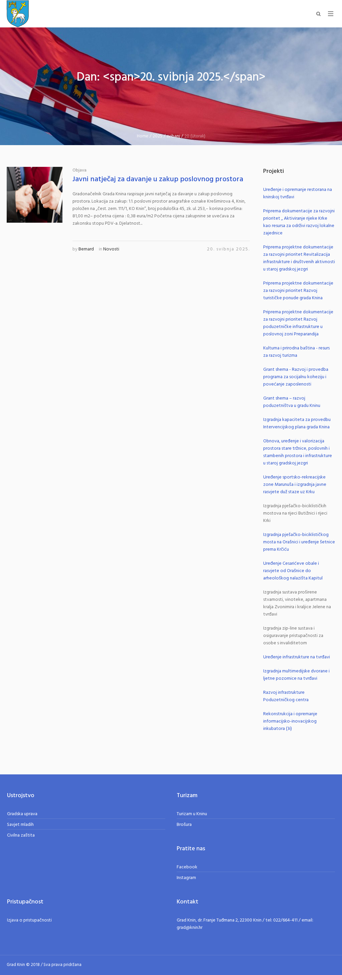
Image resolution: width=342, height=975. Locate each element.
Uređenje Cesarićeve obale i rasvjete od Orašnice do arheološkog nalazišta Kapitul (293, 571)
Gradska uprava (22, 814)
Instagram (186, 878)
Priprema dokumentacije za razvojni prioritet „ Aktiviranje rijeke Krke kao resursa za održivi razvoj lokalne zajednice (299, 222)
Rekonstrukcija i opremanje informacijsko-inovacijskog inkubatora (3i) (290, 721)
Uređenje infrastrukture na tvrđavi (296, 657)
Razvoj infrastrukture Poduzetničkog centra (286, 696)
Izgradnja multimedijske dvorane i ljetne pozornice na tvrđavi (296, 674)
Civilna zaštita (21, 835)
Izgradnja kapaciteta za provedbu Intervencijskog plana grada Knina (297, 423)
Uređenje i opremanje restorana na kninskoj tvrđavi (297, 193)
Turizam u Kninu (192, 814)
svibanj (173, 136)
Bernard (86, 249)
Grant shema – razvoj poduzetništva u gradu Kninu (291, 402)
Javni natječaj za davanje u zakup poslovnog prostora (157, 179)
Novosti (111, 249)
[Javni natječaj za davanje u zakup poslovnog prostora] (34, 195)
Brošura (184, 825)
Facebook (187, 867)
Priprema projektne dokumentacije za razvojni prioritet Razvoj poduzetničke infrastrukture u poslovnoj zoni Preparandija (298, 323)
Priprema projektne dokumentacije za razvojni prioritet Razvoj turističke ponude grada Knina (298, 291)
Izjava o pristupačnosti (29, 920)
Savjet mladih (20, 825)
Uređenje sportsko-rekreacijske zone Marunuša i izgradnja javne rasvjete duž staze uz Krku (294, 484)
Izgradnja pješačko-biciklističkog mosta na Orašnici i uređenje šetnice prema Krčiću (299, 542)
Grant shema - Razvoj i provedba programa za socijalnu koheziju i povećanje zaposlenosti (295, 377)
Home (142, 136)
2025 (157, 136)
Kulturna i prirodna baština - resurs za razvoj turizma (296, 351)
